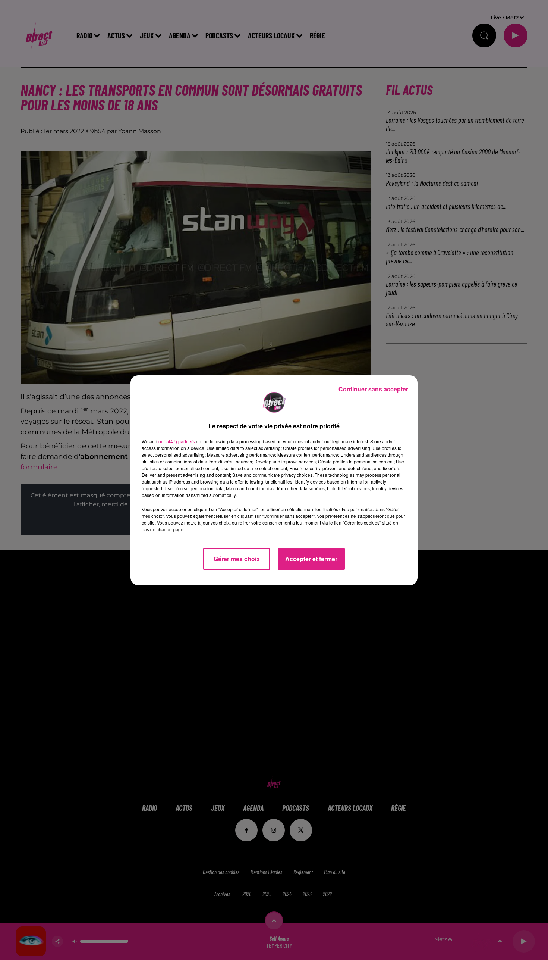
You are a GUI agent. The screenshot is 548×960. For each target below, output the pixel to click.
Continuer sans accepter (373, 389)
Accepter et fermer (311, 558)
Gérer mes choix (237, 558)
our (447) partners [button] (176, 441)
